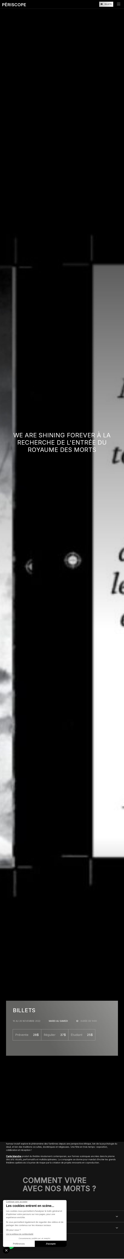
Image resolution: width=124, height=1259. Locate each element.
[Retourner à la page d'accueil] (14, 4)
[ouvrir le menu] (119, 4)
